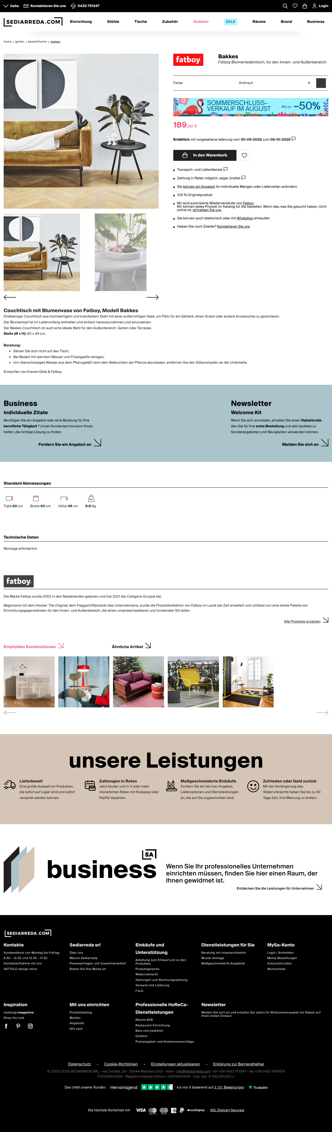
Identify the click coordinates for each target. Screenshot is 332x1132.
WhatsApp (245, 218)
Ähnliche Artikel (127, 646)
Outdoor (201, 22)
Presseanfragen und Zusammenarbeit (98, 963)
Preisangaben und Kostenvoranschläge (164, 1041)
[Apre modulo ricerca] (285, 6)
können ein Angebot (199, 187)
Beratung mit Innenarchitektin (223, 952)
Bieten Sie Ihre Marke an (88, 969)
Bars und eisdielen (149, 1030)
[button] (42, 252)
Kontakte (14, 945)
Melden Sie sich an (300, 444)
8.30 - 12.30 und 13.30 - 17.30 (25, 958)
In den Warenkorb (209, 155)
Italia (14, 6)
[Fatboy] (191, 60)
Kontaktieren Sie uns (233, 227)
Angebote (77, 1023)
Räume (259, 22)
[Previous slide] (10, 712)
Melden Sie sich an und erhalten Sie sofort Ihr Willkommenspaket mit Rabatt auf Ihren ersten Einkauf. (261, 1014)
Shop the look (14, 1018)
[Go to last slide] (10, 297)
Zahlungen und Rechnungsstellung (161, 980)
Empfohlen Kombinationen (30, 646)
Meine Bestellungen (282, 958)
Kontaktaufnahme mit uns (23, 963)
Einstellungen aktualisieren (175, 1064)
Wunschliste (276, 969)
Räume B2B (144, 1019)
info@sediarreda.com (193, 1071)
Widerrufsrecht (146, 974)
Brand (286, 22)
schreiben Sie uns (207, 210)
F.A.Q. (139, 990)
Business (315, 22)
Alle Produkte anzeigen (302, 622)
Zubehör (170, 22)
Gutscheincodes (279, 963)
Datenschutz (79, 1064)
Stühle (113, 22)
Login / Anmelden (280, 952)
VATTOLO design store (20, 969)
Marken (75, 1018)
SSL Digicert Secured (227, 1110)
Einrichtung (81, 22)
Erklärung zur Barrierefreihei (238, 1064)
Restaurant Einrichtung (152, 1025)
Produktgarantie (147, 969)
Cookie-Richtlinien (121, 1064)
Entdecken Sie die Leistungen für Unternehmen (275, 889)
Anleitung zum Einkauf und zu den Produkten (160, 962)
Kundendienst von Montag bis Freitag (32, 952)
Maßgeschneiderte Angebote (223, 963)
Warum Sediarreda (83, 958)
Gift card (76, 1028)
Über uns (76, 952)
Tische (140, 22)
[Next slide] (153, 297)
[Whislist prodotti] (295, 6)
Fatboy (248, 203)
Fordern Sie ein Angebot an (64, 444)
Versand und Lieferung (152, 985)
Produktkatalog (81, 1012)
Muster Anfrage (212, 958)
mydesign (19, 1012)
